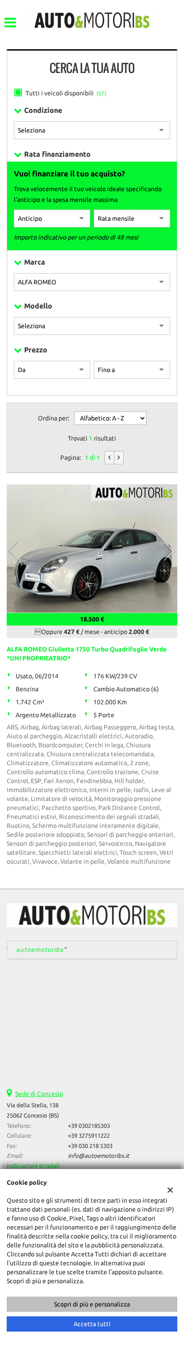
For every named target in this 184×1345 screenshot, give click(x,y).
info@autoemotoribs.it (98, 1155)
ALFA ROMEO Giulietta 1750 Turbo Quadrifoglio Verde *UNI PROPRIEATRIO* (87, 654)
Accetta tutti (92, 1324)
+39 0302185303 (89, 1125)
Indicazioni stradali (33, 1165)
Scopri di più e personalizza (92, 1304)
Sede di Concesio (39, 1093)
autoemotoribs (40, 949)
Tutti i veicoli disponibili (65, 93)
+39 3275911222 (89, 1135)
